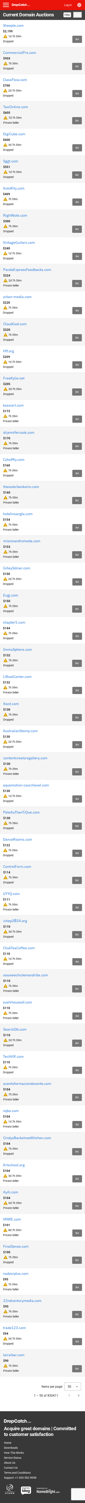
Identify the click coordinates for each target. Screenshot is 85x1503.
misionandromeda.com (21, 541)
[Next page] (78, 1395)
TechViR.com (13, 1056)
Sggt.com (10, 161)
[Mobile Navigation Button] (6, 5)
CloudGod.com (15, 324)
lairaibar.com (14, 1355)
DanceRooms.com (17, 839)
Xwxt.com (11, 703)
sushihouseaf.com (17, 1002)
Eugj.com (10, 595)
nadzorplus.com (15, 1273)
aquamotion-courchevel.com (26, 785)
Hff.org (8, 351)
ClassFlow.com (15, 79)
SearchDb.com (14, 1029)
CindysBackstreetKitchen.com (27, 1138)
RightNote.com (15, 215)
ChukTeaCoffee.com (19, 948)
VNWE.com (12, 1219)
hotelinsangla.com (18, 514)
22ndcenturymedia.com (22, 1300)
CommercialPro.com (19, 52)
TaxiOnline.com (15, 107)
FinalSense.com (16, 1246)
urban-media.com (17, 296)
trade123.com (14, 1327)
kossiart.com (13, 405)
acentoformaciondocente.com (27, 1083)
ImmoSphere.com (17, 649)
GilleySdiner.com (16, 568)
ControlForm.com (17, 866)
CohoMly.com (14, 459)
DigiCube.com (14, 134)
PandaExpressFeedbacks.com (27, 269)
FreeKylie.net (14, 378)
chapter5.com (14, 622)
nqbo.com (11, 1110)
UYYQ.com (11, 893)
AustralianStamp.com (20, 731)
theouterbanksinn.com (21, 486)
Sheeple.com (13, 25)
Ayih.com (10, 1192)
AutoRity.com (14, 188)
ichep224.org (15, 920)
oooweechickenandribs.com (25, 975)
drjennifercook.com (18, 432)
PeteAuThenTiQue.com (21, 812)
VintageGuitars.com (19, 242)
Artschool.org (14, 1165)
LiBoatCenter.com (17, 676)
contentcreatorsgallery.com (25, 758)
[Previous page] (69, 1395)
